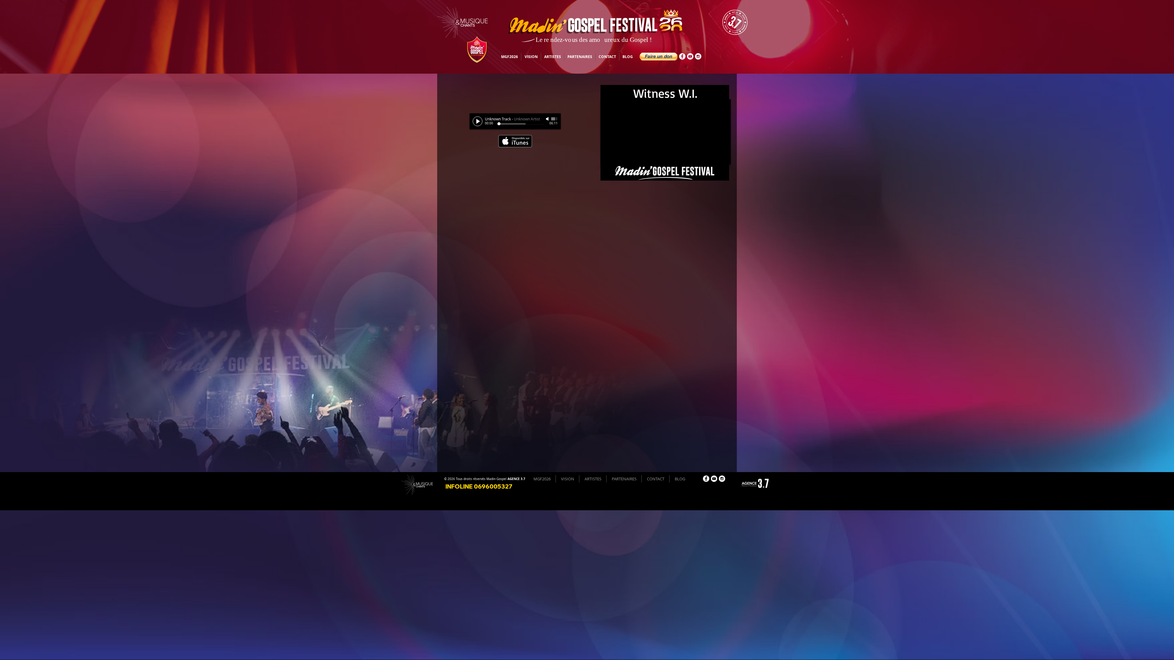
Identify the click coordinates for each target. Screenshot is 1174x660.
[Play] (477, 121)
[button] (658, 57)
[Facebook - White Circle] (682, 56)
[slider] (555, 118)
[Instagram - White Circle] (698, 56)
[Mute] (548, 119)
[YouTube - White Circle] (690, 56)
